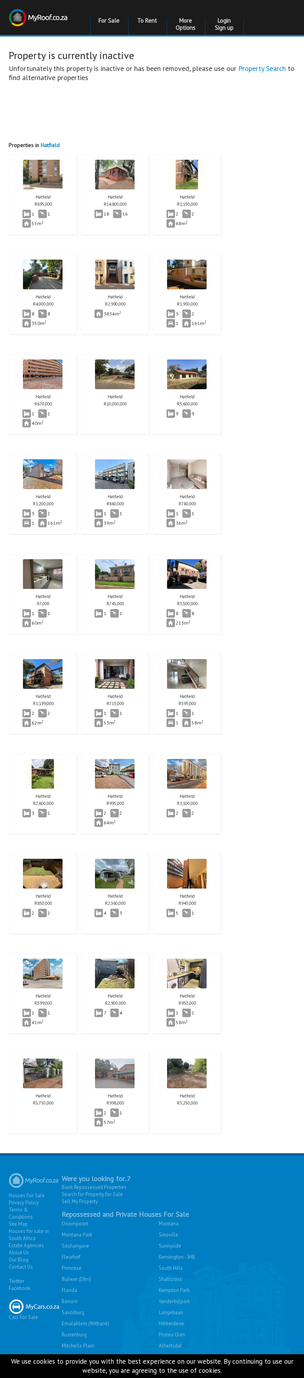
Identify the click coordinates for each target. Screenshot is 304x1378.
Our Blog (18, 1259)
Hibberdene (171, 1323)
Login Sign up (224, 24)
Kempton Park (174, 1290)
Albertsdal (170, 1345)
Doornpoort (75, 1223)
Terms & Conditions (21, 1213)
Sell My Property (80, 1201)
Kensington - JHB (177, 1257)
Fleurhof (71, 1257)
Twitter (16, 1281)
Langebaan (171, 1312)
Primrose (72, 1268)
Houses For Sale (27, 1195)
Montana (169, 1223)
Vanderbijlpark (174, 1301)
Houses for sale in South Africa (29, 1235)
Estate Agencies (26, 1245)
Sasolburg (73, 1312)
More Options (186, 24)
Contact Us (21, 1266)
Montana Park (77, 1234)
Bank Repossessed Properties (94, 1187)
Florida (69, 1290)
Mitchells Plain (78, 1345)
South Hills (171, 1268)
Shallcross (170, 1279)
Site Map (18, 1224)
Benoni (70, 1301)
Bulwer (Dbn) (76, 1279)
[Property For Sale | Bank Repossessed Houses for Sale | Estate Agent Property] (39, 13)
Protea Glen (172, 1334)
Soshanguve (75, 1245)
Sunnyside (170, 1245)
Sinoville (168, 1234)
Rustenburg (74, 1334)
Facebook (19, 1288)
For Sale (109, 20)
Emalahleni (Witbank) (85, 1323)
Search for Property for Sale (92, 1194)
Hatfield (50, 145)
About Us (19, 1252)
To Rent (147, 20)
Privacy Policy (24, 1202)
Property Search (262, 68)
